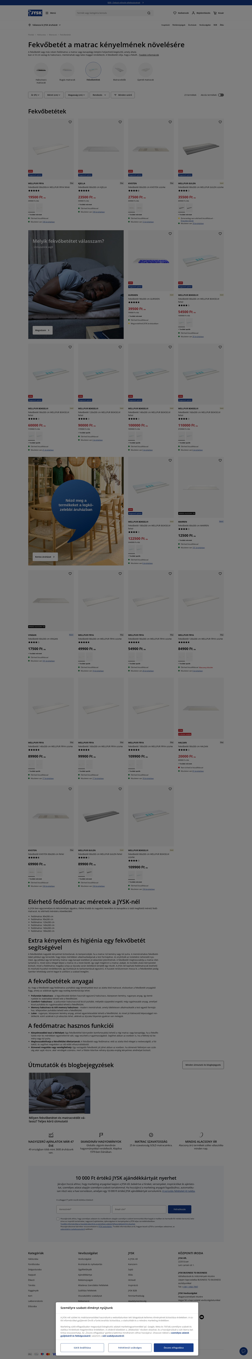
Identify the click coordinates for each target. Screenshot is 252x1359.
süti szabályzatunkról (113, 1335)
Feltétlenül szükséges (130, 1347)
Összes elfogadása (174, 1347)
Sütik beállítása (82, 1347)
